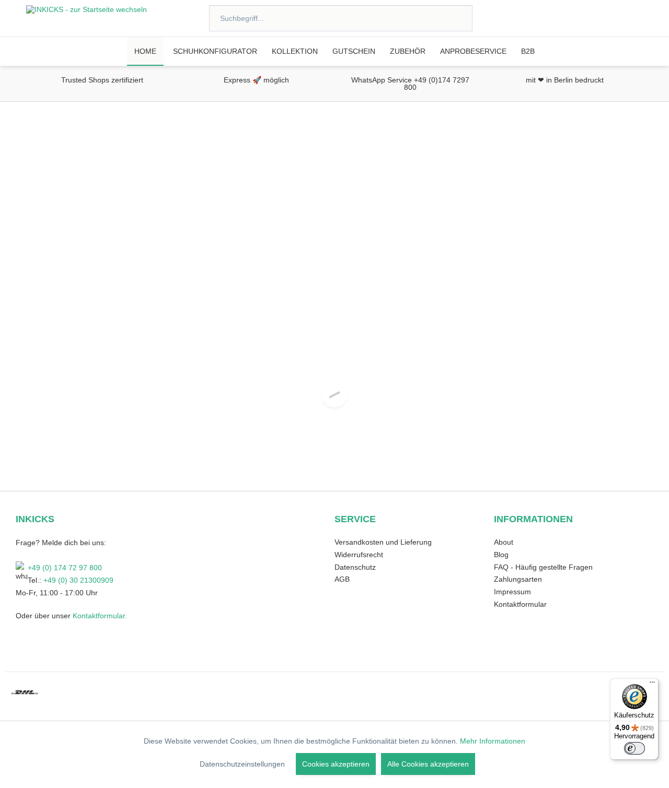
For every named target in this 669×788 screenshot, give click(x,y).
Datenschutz (355, 567)
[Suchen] (450, 18)
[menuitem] (340, 18)
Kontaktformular (520, 604)
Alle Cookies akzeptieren (428, 764)
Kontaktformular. (99, 615)
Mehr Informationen (492, 741)
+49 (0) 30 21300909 (78, 580)
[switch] (634, 748)
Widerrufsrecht (358, 554)
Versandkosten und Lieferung (383, 542)
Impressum (512, 591)
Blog (501, 554)
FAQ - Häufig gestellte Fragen (543, 567)
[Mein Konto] (608, 17)
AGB (342, 579)
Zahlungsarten (518, 579)
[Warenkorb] (636, 17)
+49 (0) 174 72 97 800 (65, 567)
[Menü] (652, 684)
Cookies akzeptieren (336, 764)
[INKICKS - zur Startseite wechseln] (86, 18)
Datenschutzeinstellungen (242, 764)
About (503, 542)
